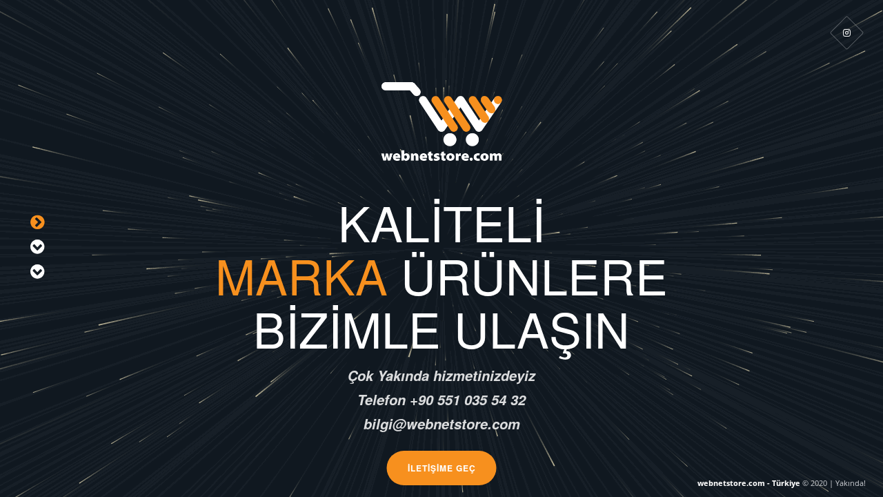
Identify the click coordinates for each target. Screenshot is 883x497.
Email (287, 327)
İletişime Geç (442, 468)
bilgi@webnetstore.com (623, 327)
